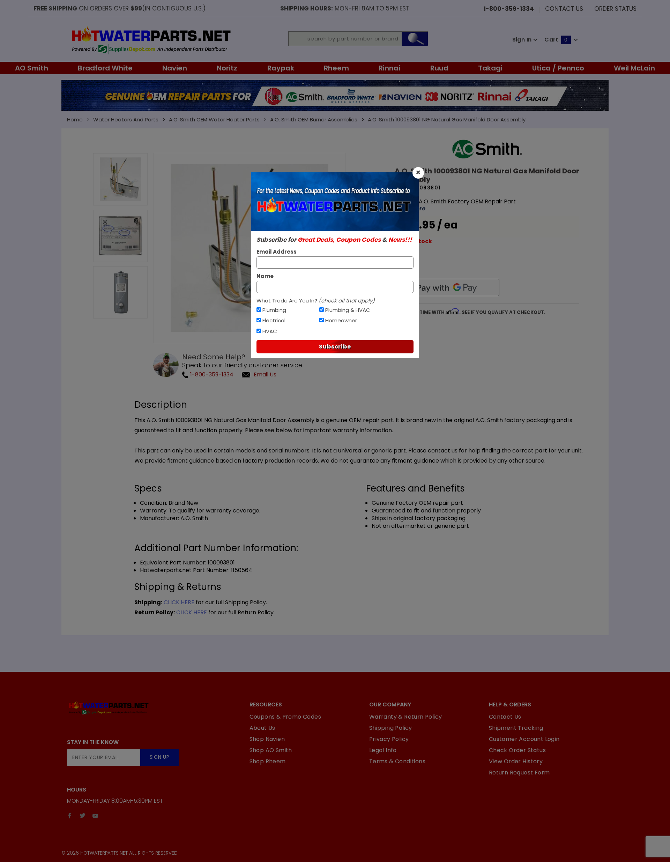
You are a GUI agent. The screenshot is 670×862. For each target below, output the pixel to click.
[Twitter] (82, 815)
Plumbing (274, 310)
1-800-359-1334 (211, 374)
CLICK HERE (179, 602)
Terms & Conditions (397, 761)
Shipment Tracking (516, 728)
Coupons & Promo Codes (285, 717)
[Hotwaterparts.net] (150, 40)
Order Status (615, 8)
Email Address (276, 251)
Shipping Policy (390, 728)
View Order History (516, 761)
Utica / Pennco (558, 68)
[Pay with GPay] (447, 287)
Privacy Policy (389, 739)
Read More (410, 208)
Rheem (336, 68)
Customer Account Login (524, 739)
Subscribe (335, 347)
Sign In (522, 40)
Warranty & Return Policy (405, 717)
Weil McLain (634, 68)
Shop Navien (267, 739)
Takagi (490, 68)
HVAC (269, 331)
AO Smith (31, 68)
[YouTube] (95, 815)
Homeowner (341, 320)
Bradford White (105, 68)
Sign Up (160, 757)
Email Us (265, 374)
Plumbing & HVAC (347, 310)
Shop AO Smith (271, 750)
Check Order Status (517, 750)
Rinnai (389, 68)
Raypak (280, 68)
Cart (555, 40)
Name (265, 276)
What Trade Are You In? (315, 300)
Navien (174, 68)
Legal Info (383, 750)
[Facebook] (70, 815)
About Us (262, 728)
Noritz (227, 68)
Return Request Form (519, 773)
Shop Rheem (268, 761)
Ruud (439, 68)
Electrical (273, 320)
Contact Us (564, 8)
